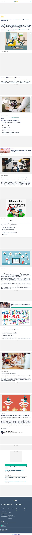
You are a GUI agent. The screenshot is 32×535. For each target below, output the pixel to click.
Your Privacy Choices (17, 534)
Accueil (2, 15)
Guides (5, 15)
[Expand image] (30, 33)
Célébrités (6, 471)
